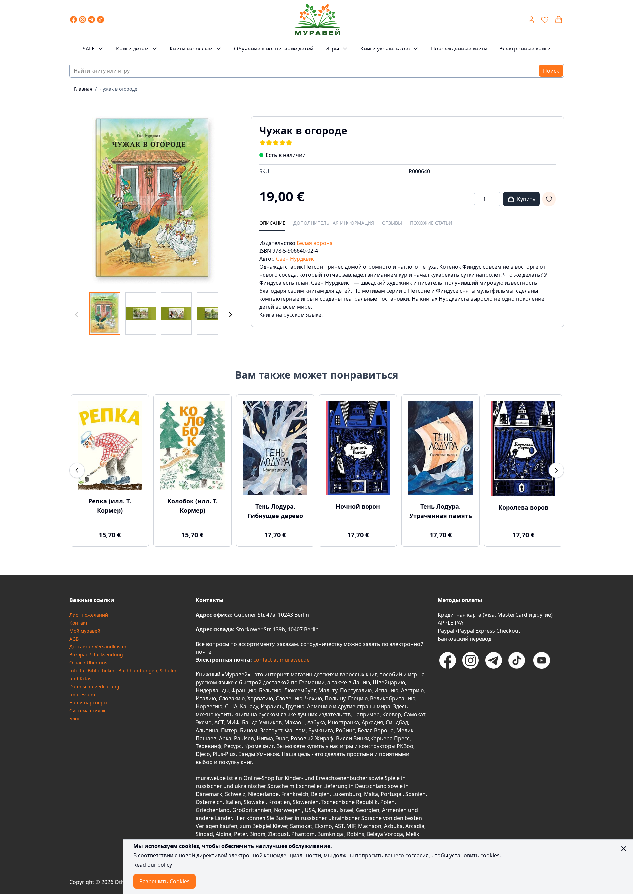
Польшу (335, 698)
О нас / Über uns (88, 662)
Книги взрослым (191, 48)
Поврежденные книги (459, 48)
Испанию (386, 690)
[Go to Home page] (317, 19)
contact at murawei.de (281, 659)
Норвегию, (210, 706)
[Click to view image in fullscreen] (153, 200)
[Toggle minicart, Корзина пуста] (558, 19)
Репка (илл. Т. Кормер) (109, 505)
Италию (206, 698)
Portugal (392, 794)
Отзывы (392, 223)
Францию (243, 690)
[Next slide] (556, 470)
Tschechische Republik (349, 802)
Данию (361, 682)
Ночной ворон (358, 506)
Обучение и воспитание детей (273, 48)
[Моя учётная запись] (531, 20)
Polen (387, 802)
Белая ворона (315, 243)
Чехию (313, 698)
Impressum (82, 694)
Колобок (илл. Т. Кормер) (192, 505)
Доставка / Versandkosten (98, 647)
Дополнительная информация (333, 223)
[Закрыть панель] (623, 849)
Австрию (412, 690)
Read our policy (152, 864)
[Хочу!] (549, 199)
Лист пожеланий (88, 615)
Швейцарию (389, 682)
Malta (371, 794)
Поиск (551, 70)
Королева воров (523, 507)
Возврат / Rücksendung (96, 654)
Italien (233, 802)
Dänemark (209, 794)
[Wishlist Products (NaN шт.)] (545, 20)
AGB (74, 639)
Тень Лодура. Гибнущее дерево (275, 511)
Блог (74, 718)
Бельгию (270, 690)
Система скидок (87, 710)
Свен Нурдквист (296, 258)
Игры (332, 48)
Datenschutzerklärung (94, 686)
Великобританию (392, 698)
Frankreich (294, 794)
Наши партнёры (88, 702)
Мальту (327, 690)
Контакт (78, 623)
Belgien (320, 794)
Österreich (209, 802)
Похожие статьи (431, 223)
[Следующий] (230, 314)
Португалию (356, 690)
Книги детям (132, 48)
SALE (89, 48)
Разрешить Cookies (164, 881)
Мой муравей (84, 631)
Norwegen (288, 810)
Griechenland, (213, 810)
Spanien (415, 794)
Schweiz (235, 794)
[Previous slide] (77, 470)
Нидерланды (212, 690)
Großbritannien (251, 810)
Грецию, (358, 698)
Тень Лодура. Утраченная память (440, 511)
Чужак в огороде (118, 89)
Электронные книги (525, 48)
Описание (272, 223)
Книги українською (385, 48)
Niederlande (263, 794)
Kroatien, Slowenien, (294, 802)
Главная (83, 89)
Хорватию (260, 698)
